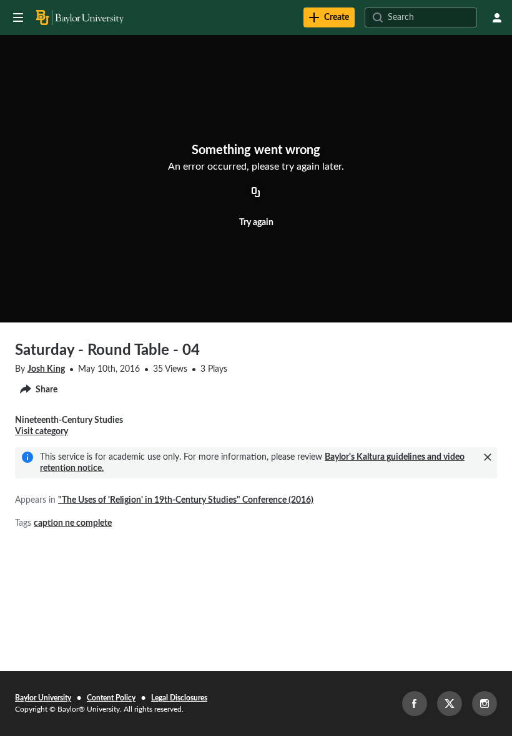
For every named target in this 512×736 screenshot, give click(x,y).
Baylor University (43, 698)
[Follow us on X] (449, 703)
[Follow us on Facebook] (414, 703)
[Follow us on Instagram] (484, 703)
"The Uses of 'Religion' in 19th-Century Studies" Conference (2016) (185, 500)
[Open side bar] (18, 17)
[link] (329, 17)
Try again (256, 222)
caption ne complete (73, 523)
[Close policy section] (487, 457)
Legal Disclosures (179, 698)
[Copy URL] (256, 193)
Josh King (46, 369)
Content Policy (111, 698)
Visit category (41, 431)
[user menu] (497, 17)
